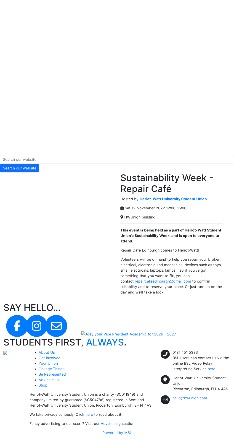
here (89, 414)
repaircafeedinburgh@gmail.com (163, 281)
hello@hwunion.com (190, 398)
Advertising (111, 423)
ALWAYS (105, 342)
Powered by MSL (117, 432)
